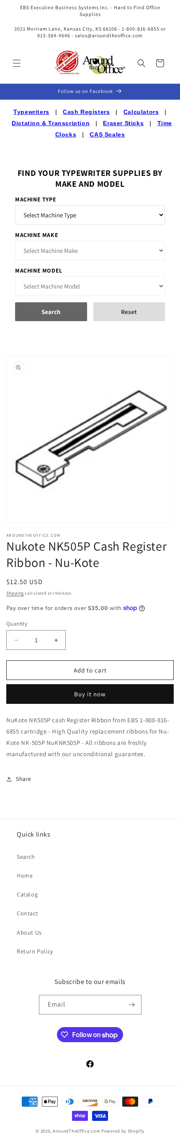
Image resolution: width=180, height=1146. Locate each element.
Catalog (27, 894)
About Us (29, 932)
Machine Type (35, 199)
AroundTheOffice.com (76, 1131)
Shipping (15, 593)
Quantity (16, 623)
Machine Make (36, 235)
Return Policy (35, 951)
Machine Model (38, 270)
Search (26, 856)
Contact (27, 913)
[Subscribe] (132, 1005)
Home (25, 875)
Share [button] (23, 779)
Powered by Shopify (122, 1131)
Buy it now (90, 694)
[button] (17, 63)
